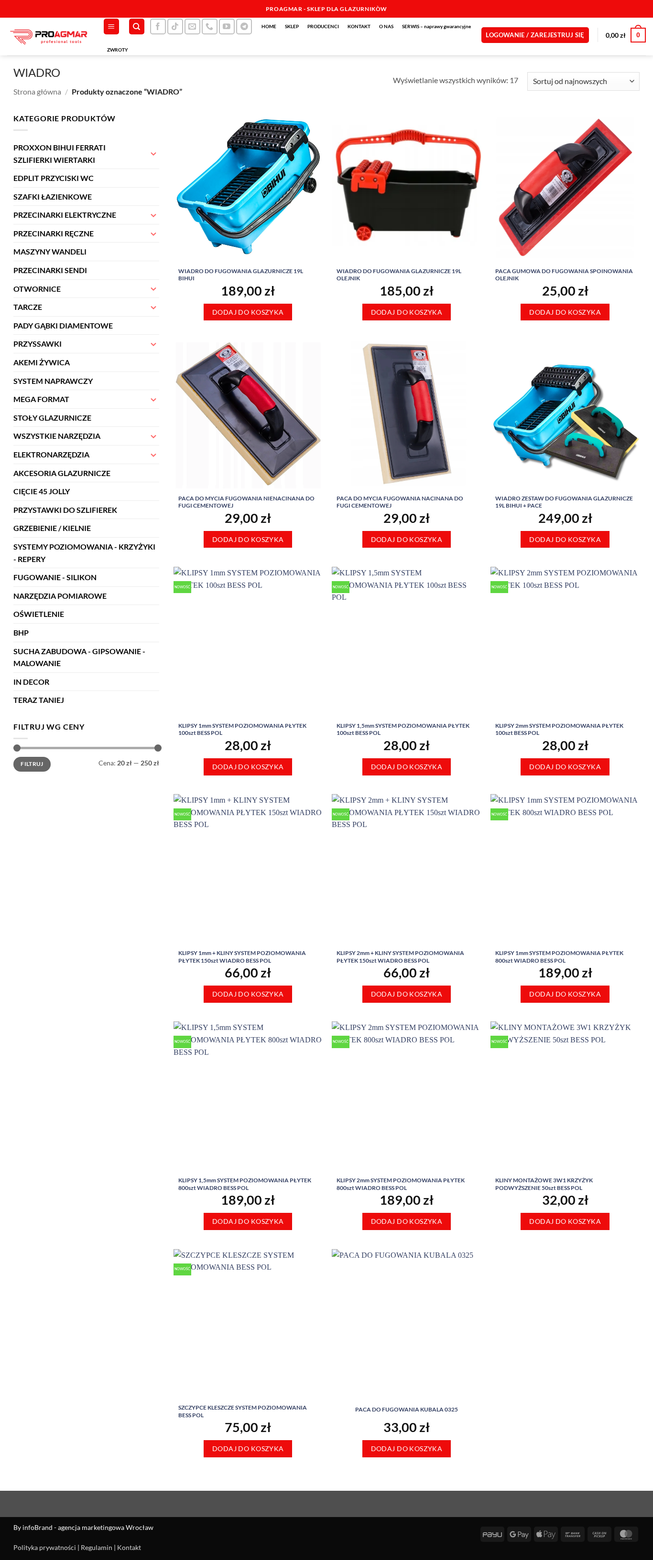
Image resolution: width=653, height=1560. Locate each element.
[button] (111, 26)
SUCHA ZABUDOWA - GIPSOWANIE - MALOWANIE (79, 657)
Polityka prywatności (44, 1547)
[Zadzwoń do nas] (210, 26)
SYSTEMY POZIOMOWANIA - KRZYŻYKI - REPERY (84, 552)
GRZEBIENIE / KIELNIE (52, 527)
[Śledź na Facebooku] (158, 26)
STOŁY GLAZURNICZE (52, 417)
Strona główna (37, 91)
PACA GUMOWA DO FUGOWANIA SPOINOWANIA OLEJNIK (564, 274)
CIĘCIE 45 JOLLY (41, 491)
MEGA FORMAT (41, 398)
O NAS (386, 26)
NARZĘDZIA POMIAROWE (60, 595)
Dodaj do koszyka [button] (248, 312)
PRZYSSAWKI (37, 343)
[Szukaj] (136, 26)
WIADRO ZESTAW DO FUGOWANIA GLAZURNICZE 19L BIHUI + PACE (564, 502)
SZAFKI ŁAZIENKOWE (52, 196)
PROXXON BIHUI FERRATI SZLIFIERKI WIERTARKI (59, 153)
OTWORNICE (37, 288)
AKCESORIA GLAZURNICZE (61, 473)
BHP (21, 632)
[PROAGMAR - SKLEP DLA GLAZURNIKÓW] (47, 36)
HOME (268, 26)
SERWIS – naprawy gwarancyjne (436, 26)
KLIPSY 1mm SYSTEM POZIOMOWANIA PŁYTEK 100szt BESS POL (242, 729)
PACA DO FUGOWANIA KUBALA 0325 (406, 1409)
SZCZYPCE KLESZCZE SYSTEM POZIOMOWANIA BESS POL (242, 1411)
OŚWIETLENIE (38, 613)
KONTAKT (359, 26)
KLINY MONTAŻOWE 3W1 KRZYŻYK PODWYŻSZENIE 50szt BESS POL (544, 1184)
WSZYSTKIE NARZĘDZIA (56, 435)
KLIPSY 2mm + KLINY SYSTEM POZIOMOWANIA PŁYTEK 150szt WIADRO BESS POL (400, 956)
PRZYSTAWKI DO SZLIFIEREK (65, 509)
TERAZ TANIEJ (38, 699)
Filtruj (32, 763)
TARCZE (27, 306)
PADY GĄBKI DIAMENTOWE (63, 325)
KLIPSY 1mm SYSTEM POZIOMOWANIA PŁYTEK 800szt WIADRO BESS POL (559, 956)
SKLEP (292, 26)
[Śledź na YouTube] (227, 26)
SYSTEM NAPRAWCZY (53, 380)
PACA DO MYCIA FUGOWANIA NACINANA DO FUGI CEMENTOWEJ (400, 502)
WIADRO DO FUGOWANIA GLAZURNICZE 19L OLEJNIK (399, 274)
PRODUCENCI (323, 26)
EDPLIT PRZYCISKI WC (53, 177)
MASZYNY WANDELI (50, 251)
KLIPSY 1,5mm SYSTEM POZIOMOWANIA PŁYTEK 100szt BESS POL (403, 729)
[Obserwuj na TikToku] (175, 26)
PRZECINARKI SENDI (50, 270)
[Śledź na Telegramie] (244, 26)
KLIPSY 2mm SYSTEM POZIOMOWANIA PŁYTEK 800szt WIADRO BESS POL (401, 1184)
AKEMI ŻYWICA (41, 362)
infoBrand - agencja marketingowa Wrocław (87, 1527)
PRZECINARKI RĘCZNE (53, 233)
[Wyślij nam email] (192, 26)
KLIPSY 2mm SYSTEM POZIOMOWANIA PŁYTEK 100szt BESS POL (559, 729)
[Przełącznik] (153, 153)
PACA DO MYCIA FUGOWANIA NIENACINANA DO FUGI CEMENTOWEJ (246, 502)
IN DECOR (31, 681)
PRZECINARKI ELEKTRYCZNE (64, 214)
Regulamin (96, 1547)
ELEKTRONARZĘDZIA (51, 454)
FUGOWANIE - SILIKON (55, 577)
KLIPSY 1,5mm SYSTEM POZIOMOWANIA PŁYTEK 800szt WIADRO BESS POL (244, 1184)
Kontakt (129, 1547)
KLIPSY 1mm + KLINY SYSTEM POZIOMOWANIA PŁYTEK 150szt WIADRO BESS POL (242, 956)
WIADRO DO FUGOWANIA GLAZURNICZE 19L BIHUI (240, 274)
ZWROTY (117, 50)
